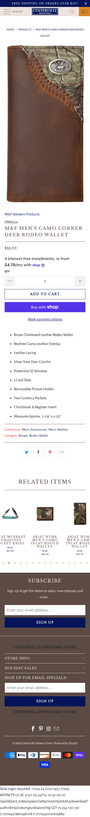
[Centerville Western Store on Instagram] (48, 729)
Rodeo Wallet (38, 435)
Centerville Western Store (37, 743)
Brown (23, 435)
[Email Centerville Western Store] (56, 729)
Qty (7, 271)
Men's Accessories (34, 429)
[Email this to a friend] (62, 452)
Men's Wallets (58, 429)
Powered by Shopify (66, 743)
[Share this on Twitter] (27, 452)
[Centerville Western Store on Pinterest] (40, 729)
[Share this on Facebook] (38, 452)
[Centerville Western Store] (45, 11)
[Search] (74, 11)
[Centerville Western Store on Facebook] (33, 729)
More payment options (45, 319)
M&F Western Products (22, 214)
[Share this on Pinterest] (50, 452)
